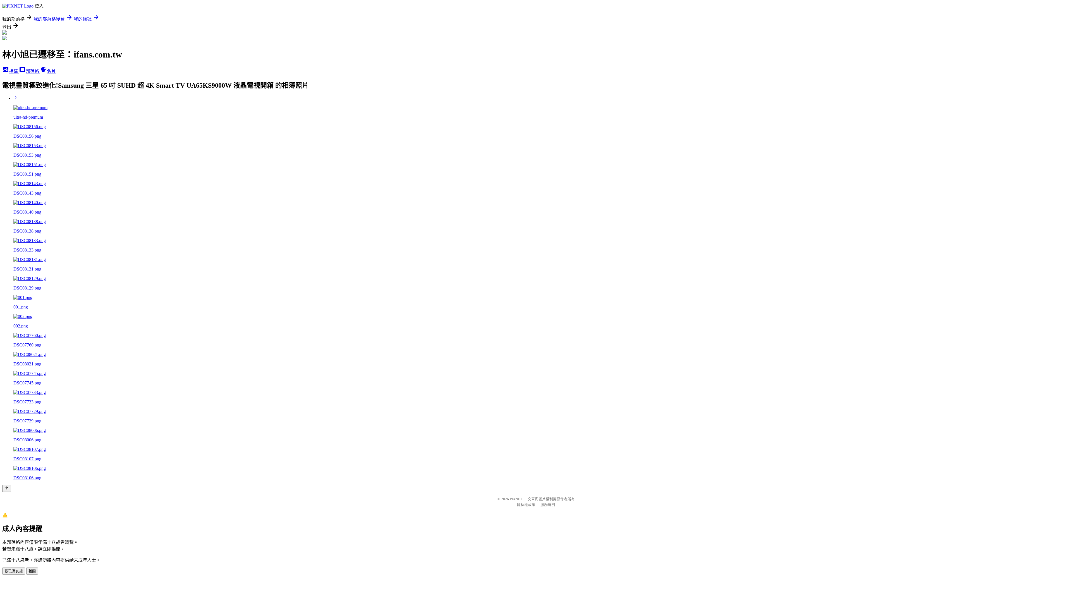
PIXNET (516, 499)
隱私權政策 (526, 504)
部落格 (33, 71)
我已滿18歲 (13, 571)
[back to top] (6, 488)
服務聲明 (547, 504)
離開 (32, 571)
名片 (51, 71)
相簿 (14, 71)
